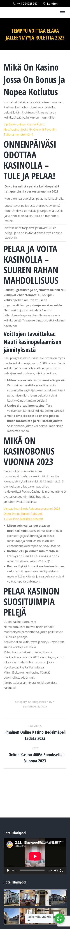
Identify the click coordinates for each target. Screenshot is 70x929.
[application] (35, 856)
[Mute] (56, 870)
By (50, 701)
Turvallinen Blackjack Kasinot (23, 519)
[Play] (8, 870)
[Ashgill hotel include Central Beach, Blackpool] (11, 897)
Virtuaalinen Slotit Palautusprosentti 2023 (32, 509)
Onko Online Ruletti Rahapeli (23, 514)
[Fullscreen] (62, 870)
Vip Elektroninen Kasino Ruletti (24, 124)
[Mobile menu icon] (62, 13)
